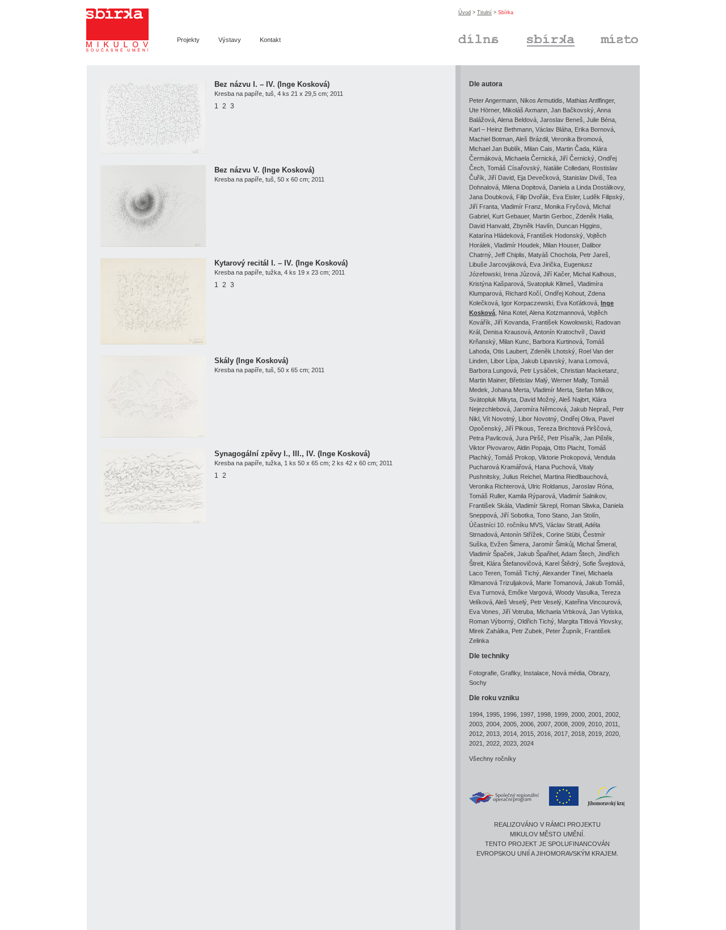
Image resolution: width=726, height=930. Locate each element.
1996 (510, 714)
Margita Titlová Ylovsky (589, 621)
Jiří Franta (483, 206)
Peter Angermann (493, 100)
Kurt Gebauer (510, 216)
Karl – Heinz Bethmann (500, 129)
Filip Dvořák (532, 196)
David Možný (538, 399)
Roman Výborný (491, 621)
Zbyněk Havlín (533, 225)
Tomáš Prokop (515, 457)
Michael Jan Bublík (495, 148)
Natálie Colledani (566, 168)
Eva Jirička (545, 264)
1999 (561, 714)
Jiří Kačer (556, 274)
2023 (510, 743)
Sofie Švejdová (603, 563)
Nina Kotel (512, 312)
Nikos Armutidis (541, 100)
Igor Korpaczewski (527, 303)
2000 (578, 714)
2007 (544, 724)
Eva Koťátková (576, 303)
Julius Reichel (522, 476)
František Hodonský (555, 235)
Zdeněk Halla (594, 216)
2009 (578, 724)
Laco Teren (484, 573)
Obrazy (598, 673)
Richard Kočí (523, 293)
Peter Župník (563, 631)
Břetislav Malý (528, 380)
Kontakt (270, 39)
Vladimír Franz (521, 206)
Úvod (464, 12)
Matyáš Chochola (552, 254)
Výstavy (229, 39)
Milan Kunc (514, 341)
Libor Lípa (504, 360)
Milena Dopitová (524, 187)
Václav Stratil (564, 524)
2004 (493, 724)
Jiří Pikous (519, 428)
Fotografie (483, 673)
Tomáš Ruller (487, 496)
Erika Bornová (594, 129)
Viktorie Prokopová (564, 457)
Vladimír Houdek (516, 245)
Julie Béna (600, 119)
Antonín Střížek (521, 534)
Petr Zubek (527, 631)
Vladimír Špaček (491, 553)
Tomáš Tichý (521, 573)
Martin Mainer (487, 380)
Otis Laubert (510, 351)
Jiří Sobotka (516, 515)
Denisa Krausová (507, 332)
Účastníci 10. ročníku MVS (506, 524)
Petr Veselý (546, 602)
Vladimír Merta (552, 389)
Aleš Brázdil (532, 139)
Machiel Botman (491, 139)
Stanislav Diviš (583, 177)
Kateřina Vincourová (593, 602)
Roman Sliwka (580, 505)
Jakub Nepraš (589, 409)
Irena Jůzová (522, 274)
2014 (510, 733)
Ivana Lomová (587, 360)
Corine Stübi (563, 534)
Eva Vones (484, 611)
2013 (493, 733)
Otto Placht (569, 447)
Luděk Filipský (603, 196)
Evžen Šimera (509, 544)
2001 (595, 714)
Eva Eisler (566, 196)
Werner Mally (569, 380)
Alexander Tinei (563, 573)
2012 (476, 733)
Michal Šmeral (596, 544)
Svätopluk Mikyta (492, 399)
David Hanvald (489, 225)
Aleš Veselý (511, 602)
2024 (527, 743)
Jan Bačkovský (572, 110)
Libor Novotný (537, 418)
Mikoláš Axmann (525, 110)
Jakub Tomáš (604, 582)
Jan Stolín (584, 515)
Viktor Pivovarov (491, 447)
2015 (527, 733)
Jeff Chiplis (510, 254)
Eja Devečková (538, 177)
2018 (578, 733)
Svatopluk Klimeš (550, 283)
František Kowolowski (562, 322)
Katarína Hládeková (496, 235)
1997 (527, 714)
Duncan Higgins (578, 225)
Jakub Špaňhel (537, 553)
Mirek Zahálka (488, 631)
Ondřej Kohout (564, 293)
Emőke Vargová (530, 592)
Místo (607, 37)
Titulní (484, 12)
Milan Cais (538, 148)
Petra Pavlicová (490, 438)
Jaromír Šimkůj (552, 544)
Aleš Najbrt (574, 399)
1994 (476, 714)
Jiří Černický (576, 158)
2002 (612, 714)
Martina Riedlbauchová (575, 476)
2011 (611, 724)
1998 (544, 714)
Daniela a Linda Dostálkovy (586, 187)
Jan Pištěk (598, 438)
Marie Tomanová (559, 582)
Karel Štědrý (562, 563)
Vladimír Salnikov (582, 496)
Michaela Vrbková (561, 611)
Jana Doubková (491, 196)
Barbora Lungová (493, 370)
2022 (493, 743)
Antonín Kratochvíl (560, 332)
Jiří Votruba (517, 611)
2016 (544, 733)
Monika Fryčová (566, 206)
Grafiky (510, 673)
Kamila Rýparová (531, 496)
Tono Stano (552, 515)
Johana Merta (510, 389)
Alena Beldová (517, 119)
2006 (527, 724)
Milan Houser (561, 245)
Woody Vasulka (576, 592)
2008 (561, 724)
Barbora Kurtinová (558, 341)
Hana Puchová (555, 467)
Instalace (536, 673)
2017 (561, 733)
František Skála (490, 505)
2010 (595, 724)
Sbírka (536, 37)
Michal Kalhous (593, 274)
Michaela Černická (530, 158)
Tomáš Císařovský (513, 168)
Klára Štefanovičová (514, 563)
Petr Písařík (563, 438)
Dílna (465, 37)
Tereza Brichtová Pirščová (573, 428)
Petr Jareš (594, 254)
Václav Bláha (553, 129)
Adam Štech (577, 553)
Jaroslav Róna (592, 486)
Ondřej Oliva (577, 418)
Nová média (568, 673)
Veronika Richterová (497, 486)
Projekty (188, 39)
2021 (476, 743)
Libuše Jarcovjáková (497, 264)
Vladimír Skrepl (536, 505)
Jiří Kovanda (511, 322)
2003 (476, 724)
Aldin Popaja (533, 447)
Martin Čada (572, 148)
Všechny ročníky (492, 758)
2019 (595, 733)
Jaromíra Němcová (540, 409)
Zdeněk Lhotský (552, 351)
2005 (510, 724)
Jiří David (501, 177)
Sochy (478, 682)
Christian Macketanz (588, 370)
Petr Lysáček (538, 370)
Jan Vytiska (605, 611)
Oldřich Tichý (535, 621)
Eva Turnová (487, 592)
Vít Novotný (499, 418)
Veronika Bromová (576, 139)
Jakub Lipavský (543, 360)
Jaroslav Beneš (561, 119)
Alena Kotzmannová (556, 312)
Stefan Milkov (594, 389)
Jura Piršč (530, 438)
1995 (493, 714)
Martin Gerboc (552, 216)
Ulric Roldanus (548, 486)
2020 (612, 733)
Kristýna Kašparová (496, 283)
